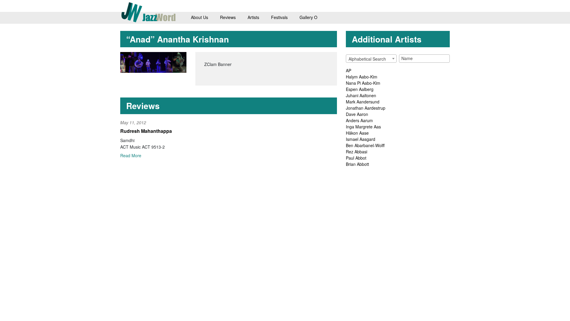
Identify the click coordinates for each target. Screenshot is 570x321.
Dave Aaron (357, 114)
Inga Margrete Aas (363, 127)
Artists (253, 17)
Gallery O (308, 17)
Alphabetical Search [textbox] (367, 59)
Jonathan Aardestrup (365, 108)
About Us (199, 17)
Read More (130, 155)
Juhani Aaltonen (361, 95)
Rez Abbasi (356, 152)
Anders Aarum (359, 120)
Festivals (279, 17)
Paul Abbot (356, 158)
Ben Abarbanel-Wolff (365, 145)
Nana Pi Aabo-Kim (363, 83)
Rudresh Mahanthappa (146, 131)
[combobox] (371, 58)
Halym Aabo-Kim (361, 77)
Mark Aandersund (362, 102)
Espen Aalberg (359, 89)
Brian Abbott (357, 164)
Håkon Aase (357, 133)
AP (348, 70)
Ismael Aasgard (360, 139)
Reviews (228, 17)
